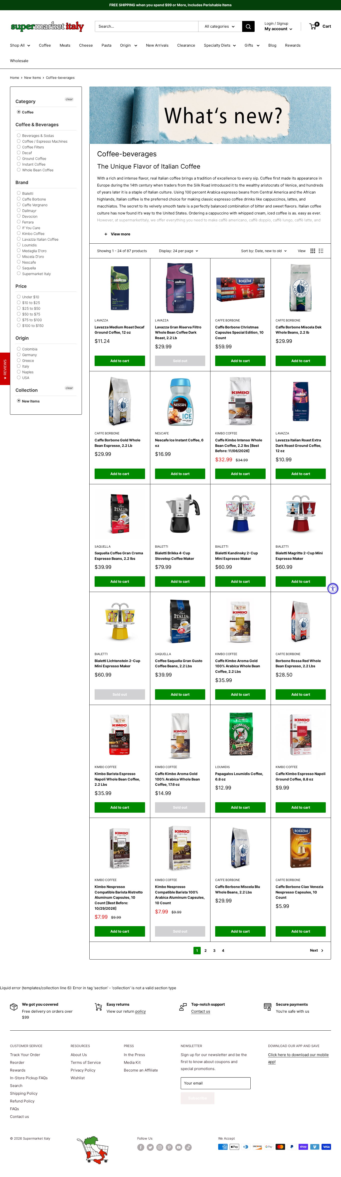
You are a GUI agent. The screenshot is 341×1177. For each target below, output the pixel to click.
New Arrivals (157, 45)
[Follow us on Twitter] (150, 1147)
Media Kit (132, 1062)
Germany (29, 355)
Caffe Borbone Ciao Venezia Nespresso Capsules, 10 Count (299, 891)
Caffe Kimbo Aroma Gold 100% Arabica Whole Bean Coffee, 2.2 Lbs (237, 666)
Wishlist (78, 1078)
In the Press (134, 1054)
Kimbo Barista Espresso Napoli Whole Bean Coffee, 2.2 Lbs (117, 779)
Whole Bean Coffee (37, 170)
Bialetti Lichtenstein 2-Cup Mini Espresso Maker (117, 663)
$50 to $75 (30, 314)
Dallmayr (28, 210)
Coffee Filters (32, 147)
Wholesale (19, 60)
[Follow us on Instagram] (159, 1147)
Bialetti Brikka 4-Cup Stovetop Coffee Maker (174, 556)
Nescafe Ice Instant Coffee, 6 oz (179, 443)
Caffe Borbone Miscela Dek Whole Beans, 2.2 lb (299, 330)
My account (276, 28)
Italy (25, 366)
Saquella (28, 268)
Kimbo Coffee (32, 233)
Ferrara (27, 222)
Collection (26, 390)
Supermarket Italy (36, 274)
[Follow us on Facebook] (140, 1147)
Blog (272, 45)
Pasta (106, 45)
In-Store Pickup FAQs (29, 1078)
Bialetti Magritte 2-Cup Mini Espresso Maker (299, 556)
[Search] (248, 26)
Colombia (29, 349)
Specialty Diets (217, 45)
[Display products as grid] (313, 251)
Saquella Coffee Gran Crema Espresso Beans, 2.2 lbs (119, 556)
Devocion (29, 216)
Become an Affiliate (141, 1070)
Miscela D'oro (32, 256)
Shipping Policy (23, 1093)
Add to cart (119, 361)
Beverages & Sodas (37, 135)
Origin (126, 45)
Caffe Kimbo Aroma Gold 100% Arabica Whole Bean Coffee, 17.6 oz (177, 779)
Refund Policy (22, 1101)
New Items (32, 78)
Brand (21, 182)
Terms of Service (86, 1062)
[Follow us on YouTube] (178, 1147)
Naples (27, 372)
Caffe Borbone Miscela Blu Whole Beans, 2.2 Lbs (237, 889)
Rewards (293, 45)
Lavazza (101, 320)
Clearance (186, 45)
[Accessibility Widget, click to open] (333, 588)
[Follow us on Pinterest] (169, 1147)
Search (16, 1085)
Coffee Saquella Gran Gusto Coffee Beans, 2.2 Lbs (178, 663)
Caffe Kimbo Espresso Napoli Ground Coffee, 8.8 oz (301, 776)
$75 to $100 (31, 320)
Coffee (45, 45)
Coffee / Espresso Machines (44, 141)
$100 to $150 (32, 325)
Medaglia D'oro (33, 251)
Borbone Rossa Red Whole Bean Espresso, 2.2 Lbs (298, 663)
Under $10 (30, 297)
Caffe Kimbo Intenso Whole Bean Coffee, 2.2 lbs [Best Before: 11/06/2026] (238, 445)
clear (69, 99)
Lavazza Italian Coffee (39, 239)
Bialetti (27, 193)
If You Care (30, 228)
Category (25, 101)
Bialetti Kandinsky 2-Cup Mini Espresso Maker (236, 556)
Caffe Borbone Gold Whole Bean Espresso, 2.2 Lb (117, 443)
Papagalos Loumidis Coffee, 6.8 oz (239, 776)
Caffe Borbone (33, 199)
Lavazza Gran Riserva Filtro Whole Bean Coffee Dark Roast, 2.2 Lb (178, 332)
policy (140, 1011)
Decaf (26, 153)
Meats (65, 45)
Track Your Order (25, 1054)
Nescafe (28, 262)
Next (314, 950)
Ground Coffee (33, 158)
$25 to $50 (30, 308)
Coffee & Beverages (37, 124)
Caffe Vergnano (34, 205)
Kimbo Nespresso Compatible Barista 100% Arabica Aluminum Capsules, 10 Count (180, 894)
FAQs (14, 1108)
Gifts (249, 45)
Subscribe (197, 1098)
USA (25, 378)
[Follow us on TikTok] (188, 1147)
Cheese (86, 45)
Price (21, 286)
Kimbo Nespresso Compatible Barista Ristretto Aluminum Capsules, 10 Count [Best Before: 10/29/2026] (119, 897)
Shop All (17, 45)
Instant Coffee (33, 164)
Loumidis (29, 245)
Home (14, 78)
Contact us (200, 1011)
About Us (79, 1054)
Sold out (180, 361)
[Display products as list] (321, 251)
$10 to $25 (30, 302)
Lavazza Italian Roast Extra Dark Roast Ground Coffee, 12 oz (298, 445)
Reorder (17, 1062)
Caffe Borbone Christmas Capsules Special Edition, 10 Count (239, 332)
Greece (27, 360)
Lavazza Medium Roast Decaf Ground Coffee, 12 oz (119, 330)
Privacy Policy (83, 1070)
